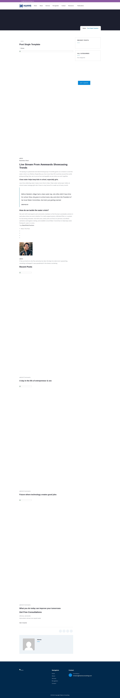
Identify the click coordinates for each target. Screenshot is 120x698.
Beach (24, 225)
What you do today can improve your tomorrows (40, 608)
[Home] (25, 6)
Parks (27, 225)
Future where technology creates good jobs (37, 495)
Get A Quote (23, 623)
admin (22, 41)
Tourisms (31, 225)
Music (27, 160)
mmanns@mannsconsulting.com (82, 675)
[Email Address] (70, 675)
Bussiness (22, 160)
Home (84, 28)
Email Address (76, 673)
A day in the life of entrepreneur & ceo (35, 381)
